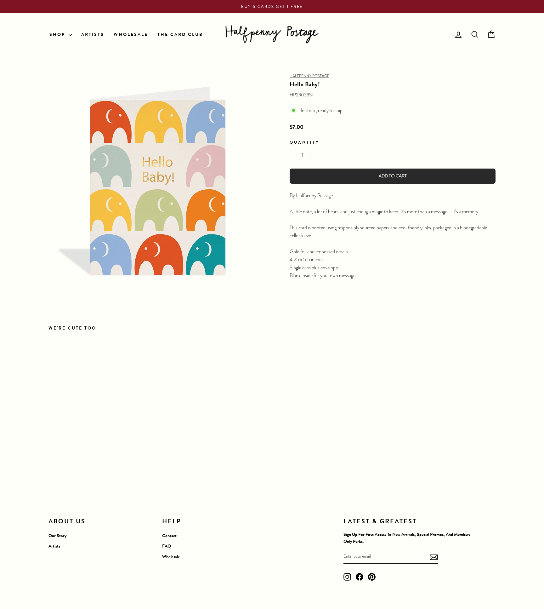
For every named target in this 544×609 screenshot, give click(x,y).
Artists (54, 546)
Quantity (305, 142)
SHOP (58, 34)
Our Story (57, 535)
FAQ (166, 546)
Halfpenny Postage (309, 76)
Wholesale (171, 557)
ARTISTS (92, 34)
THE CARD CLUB (180, 34)
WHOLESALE (131, 34)
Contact (169, 535)
